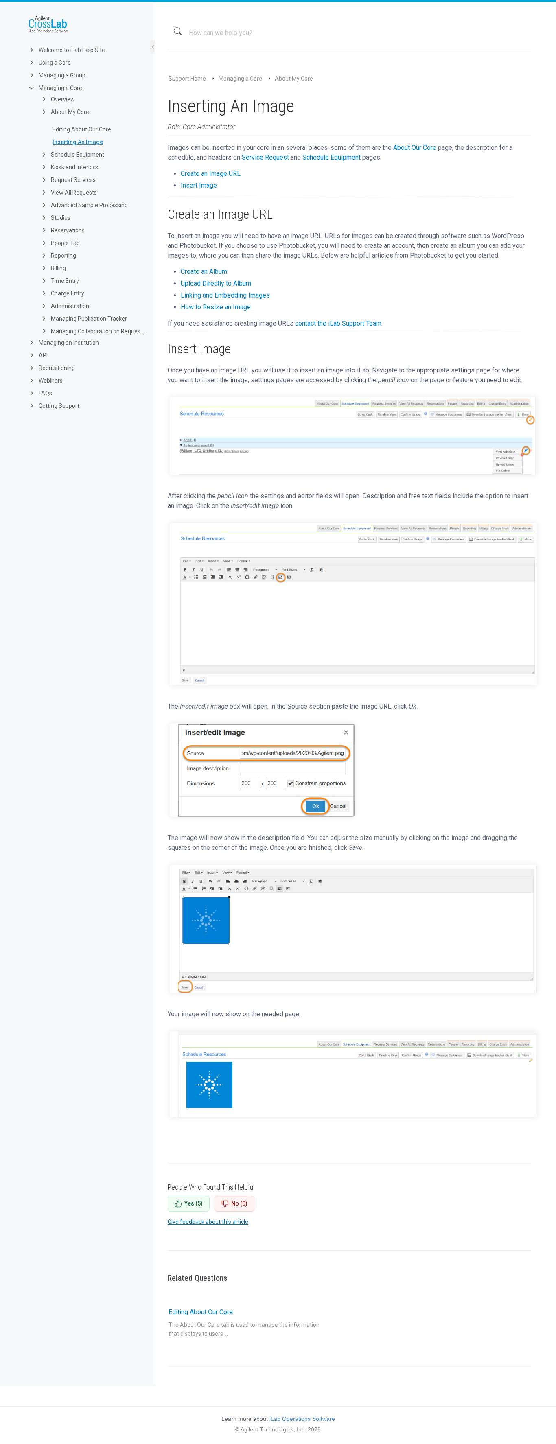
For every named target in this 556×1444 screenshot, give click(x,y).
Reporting (63, 255)
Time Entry (64, 281)
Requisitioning (56, 368)
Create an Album (204, 272)
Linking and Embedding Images (225, 295)
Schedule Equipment (77, 154)
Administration (69, 306)
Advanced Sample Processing (89, 205)
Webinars (50, 380)
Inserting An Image (78, 142)
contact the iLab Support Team (338, 323)
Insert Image (199, 185)
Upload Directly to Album (216, 283)
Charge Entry (67, 293)
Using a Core (54, 62)
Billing (58, 268)
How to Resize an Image (216, 307)
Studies (60, 217)
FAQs (44, 393)
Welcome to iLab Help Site (71, 50)
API (42, 355)
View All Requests (73, 192)
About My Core (69, 112)
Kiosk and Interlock (74, 167)
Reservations (67, 230)
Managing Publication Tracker (88, 318)
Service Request (265, 157)
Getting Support (58, 406)
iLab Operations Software (302, 1419)
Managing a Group (61, 75)
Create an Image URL (211, 173)
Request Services (73, 180)
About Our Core (414, 147)
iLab (84, 24)
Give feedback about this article (208, 1222)
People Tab (65, 243)
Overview (62, 99)
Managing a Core (59, 88)
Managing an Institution (68, 342)
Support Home (187, 78)
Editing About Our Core (82, 129)
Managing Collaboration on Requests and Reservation (97, 331)
